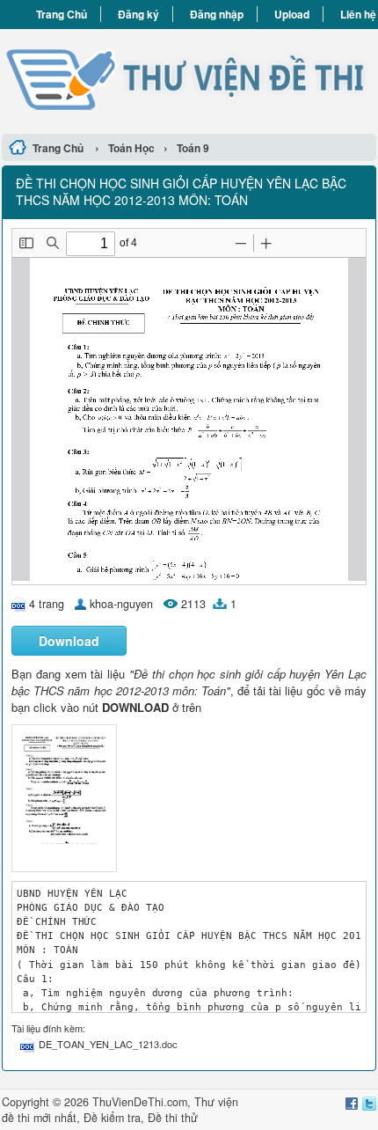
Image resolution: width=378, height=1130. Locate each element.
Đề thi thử (173, 1118)
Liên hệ (358, 14)
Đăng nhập (217, 14)
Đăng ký (138, 14)
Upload (291, 14)
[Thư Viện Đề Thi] (189, 79)
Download (69, 640)
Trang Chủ (61, 14)
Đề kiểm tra (112, 1118)
